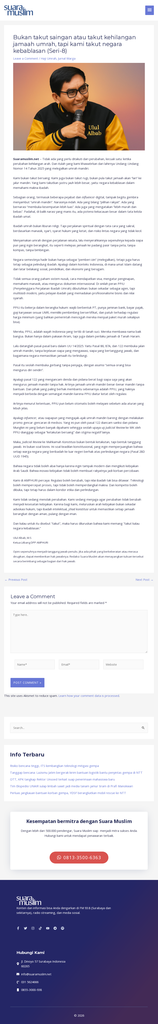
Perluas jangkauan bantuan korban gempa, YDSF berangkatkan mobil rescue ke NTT (68, 793)
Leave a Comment (25, 58)
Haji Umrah (48, 58)
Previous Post (16, 579)
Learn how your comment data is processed (88, 696)
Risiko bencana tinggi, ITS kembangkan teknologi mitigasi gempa (54, 766)
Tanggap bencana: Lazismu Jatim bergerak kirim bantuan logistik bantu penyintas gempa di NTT (76, 772)
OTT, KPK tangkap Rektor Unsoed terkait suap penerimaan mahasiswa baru (62, 779)
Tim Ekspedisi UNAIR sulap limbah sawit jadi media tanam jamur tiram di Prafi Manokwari (71, 786)
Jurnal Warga (67, 58)
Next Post (144, 579)
